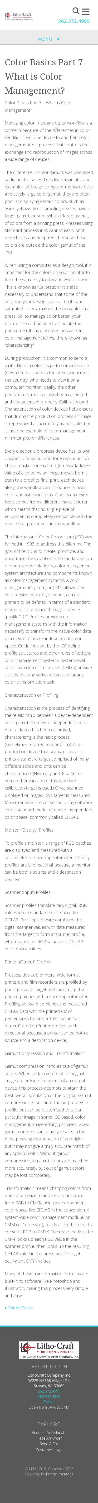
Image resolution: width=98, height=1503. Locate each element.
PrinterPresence (60, 1474)
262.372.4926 (49, 1396)
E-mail (49, 1401)
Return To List (21, 1307)
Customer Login (49, 1449)
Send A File (49, 1443)
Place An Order (49, 1438)
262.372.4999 (74, 21)
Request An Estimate (49, 1432)
